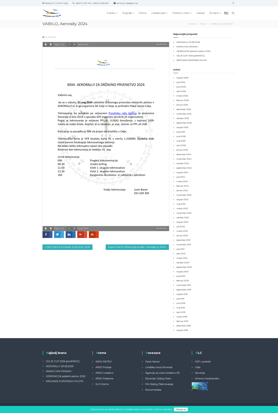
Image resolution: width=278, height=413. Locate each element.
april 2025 (181, 145)
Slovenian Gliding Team (158, 378)
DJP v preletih (203, 361)
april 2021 (180, 253)
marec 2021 (181, 258)
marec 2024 (182, 181)
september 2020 (184, 267)
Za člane (214, 13)
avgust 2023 (182, 199)
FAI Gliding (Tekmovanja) (159, 384)
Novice (203, 24)
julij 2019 (180, 298)
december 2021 (183, 240)
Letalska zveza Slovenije (158, 367)
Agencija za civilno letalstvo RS (162, 372)
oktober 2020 (182, 262)
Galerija (200, 13)
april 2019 (180, 312)
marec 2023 (182, 208)
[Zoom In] (74, 44)
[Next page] (50, 44)
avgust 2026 (182, 77)
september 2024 (184, 168)
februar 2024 (182, 186)
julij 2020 (180, 276)
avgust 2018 (182, 330)
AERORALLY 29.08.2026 (188, 42)
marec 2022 (182, 231)
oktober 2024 (182, 163)
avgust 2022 (182, 222)
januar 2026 (182, 105)
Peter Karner (152, 361)
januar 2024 (182, 190)
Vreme (143, 13)
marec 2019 (181, 316)
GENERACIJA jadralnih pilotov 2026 (193, 51)
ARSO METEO (104, 361)
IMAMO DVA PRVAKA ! (187, 46)
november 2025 (183, 114)
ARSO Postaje (103, 367)
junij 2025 (181, 136)
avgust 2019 (182, 294)
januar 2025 (182, 150)
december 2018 (183, 325)
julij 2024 (180, 177)
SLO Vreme (102, 384)
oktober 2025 (182, 118)
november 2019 (183, 285)
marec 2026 (182, 96)
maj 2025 (180, 141)
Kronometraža (153, 389)
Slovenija (200, 372)
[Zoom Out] (69, 44)
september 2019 (183, 289)
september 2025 (184, 123)
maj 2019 (180, 307)
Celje (197, 367)
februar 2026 (182, 100)
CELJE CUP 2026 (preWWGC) (190, 55)
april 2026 (181, 91)
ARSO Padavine (104, 378)
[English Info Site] (226, 13)
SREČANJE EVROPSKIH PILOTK (191, 60)
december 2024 (183, 154)
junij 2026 (181, 86)
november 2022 (183, 213)
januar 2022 (182, 235)
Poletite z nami (181, 13)
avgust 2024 (182, 172)
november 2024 (184, 159)
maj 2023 (180, 204)
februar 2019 (182, 321)
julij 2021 (180, 249)
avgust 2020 (182, 271)
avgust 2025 (182, 127)
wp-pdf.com (161, 44)
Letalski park (158, 13)
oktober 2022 (182, 217)
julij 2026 (180, 82)
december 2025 (183, 109)
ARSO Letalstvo (104, 372)
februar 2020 (182, 280)
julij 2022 (180, 226)
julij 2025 (180, 132)
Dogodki (127, 13)
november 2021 (183, 244)
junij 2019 (180, 303)
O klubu (111, 13)
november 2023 (183, 195)
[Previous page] (45, 44)
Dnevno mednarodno (207, 378)
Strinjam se (181, 409)
